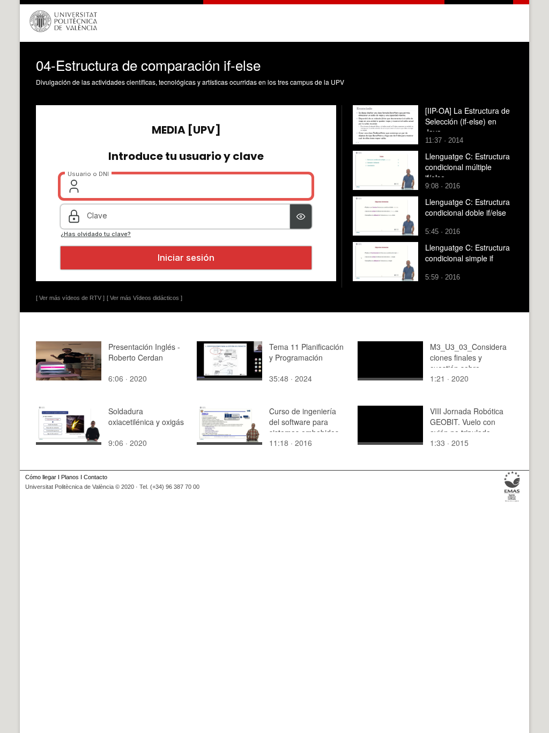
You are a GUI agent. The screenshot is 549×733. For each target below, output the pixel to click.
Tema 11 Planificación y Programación (306, 352)
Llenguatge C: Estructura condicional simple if (467, 252)
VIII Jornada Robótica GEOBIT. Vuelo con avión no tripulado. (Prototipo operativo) (466, 427)
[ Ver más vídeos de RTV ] (70, 298)
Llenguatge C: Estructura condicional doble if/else (467, 207)
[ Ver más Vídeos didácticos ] (144, 298)
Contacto (95, 477)
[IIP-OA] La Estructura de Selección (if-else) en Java (467, 121)
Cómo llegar (40, 477)
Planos (70, 477)
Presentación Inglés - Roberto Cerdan (144, 352)
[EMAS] (512, 501)
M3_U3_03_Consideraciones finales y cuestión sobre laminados (468, 362)
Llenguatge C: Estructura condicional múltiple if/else (467, 167)
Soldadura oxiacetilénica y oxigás (146, 416)
